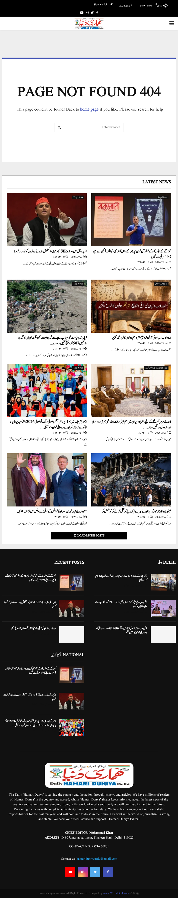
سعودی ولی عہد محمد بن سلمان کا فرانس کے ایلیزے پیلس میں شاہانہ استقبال (52, 511)
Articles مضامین (161, 283)
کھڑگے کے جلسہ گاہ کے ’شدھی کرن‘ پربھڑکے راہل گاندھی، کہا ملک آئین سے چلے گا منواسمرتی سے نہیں (132, 254)
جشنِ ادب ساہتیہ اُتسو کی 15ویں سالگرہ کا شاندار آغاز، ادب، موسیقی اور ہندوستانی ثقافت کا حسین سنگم (121, 630)
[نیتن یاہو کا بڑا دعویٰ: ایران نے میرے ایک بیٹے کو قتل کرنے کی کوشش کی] (131, 479)
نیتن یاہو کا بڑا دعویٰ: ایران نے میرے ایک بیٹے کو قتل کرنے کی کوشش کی (136, 511)
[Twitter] (95, 872)
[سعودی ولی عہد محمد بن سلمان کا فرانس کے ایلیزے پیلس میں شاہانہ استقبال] (47, 479)
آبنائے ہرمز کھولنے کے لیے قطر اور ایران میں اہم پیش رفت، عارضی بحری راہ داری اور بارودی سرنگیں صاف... (131, 424)
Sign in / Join (101, 5)
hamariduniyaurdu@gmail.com (96, 858)
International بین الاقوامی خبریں (156, 367)
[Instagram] (83, 872)
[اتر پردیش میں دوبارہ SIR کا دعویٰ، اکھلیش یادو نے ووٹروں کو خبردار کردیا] (47, 219)
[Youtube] (70, 872)
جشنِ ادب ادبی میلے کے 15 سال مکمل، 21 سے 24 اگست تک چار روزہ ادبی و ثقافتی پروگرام (121, 604)
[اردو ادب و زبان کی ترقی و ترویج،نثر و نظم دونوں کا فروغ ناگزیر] (131, 306)
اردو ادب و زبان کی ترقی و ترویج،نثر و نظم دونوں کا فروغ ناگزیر (141, 338)
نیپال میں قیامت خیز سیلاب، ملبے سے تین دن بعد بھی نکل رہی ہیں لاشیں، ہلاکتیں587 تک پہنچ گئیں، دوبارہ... (52, 340)
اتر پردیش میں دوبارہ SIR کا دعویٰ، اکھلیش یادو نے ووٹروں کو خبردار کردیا (50, 251)
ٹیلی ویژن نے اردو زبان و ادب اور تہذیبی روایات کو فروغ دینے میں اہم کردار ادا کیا (121, 578)
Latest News (157, 182)
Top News (162, 197)
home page (89, 109)
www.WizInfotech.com (116, 893)
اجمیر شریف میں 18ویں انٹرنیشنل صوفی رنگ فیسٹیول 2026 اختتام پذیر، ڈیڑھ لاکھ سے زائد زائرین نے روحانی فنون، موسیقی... (48, 424)
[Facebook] (108, 872)
